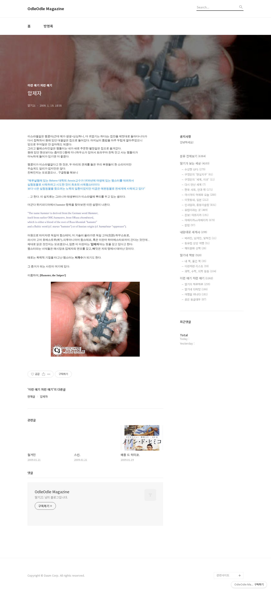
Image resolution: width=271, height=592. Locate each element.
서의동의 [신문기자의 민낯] (229, 524)
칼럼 (190, 225)
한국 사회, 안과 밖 (199, 190)
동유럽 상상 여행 (197, 243)
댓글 (30, 473)
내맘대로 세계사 (193, 232)
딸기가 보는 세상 (194, 163)
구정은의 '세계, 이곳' (200, 179)
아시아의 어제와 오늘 (200, 195)
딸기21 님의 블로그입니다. (51, 497)
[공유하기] (43, 374)
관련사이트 (223, 575)
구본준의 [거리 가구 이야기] (230, 538)
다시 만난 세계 (195, 185)
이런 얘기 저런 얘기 (196, 278)
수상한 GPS (195, 169)
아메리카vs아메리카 (200, 220)
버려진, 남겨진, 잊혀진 (200, 238)
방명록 (48, 26)
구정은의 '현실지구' (199, 174)
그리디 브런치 (225, 569)
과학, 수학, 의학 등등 (200, 271)
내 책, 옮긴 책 (195, 261)
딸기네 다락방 (196, 289)
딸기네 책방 (191, 255)
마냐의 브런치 (225, 562)
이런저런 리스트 (197, 266)
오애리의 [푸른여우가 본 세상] (229, 551)
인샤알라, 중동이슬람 (200, 205)
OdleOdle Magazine (46, 8)
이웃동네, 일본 (197, 200)
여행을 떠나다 (196, 294)
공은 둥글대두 (195, 299)
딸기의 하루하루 (197, 284)
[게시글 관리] (48, 374)
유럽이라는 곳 (196, 210)
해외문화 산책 (195, 248)
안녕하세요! (187, 142)
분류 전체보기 (193, 156)
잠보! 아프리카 (197, 215)
